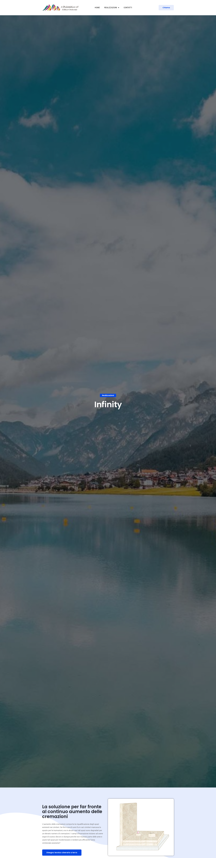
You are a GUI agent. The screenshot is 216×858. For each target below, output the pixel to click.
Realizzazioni (110, 8)
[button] (108, 395)
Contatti (128, 8)
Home (97, 8)
